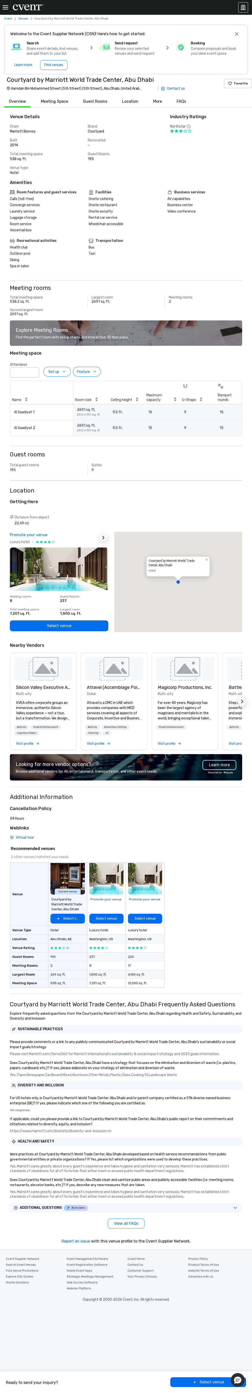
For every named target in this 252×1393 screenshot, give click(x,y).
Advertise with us (200, 1276)
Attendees (18, 365)
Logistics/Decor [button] (26, 732)
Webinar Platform (79, 1288)
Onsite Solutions (17, 1282)
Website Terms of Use (203, 1270)
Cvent (8, 18)
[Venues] (243, 7)
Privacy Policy (198, 1258)
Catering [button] (93, 732)
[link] (43, 668)
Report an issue (76, 1241)
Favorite (241, 83)
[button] (34, 370)
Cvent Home (136, 1258)
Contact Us (135, 1264)
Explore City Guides (19, 1276)
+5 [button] (106, 732)
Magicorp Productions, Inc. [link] (185, 687)
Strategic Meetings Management (90, 1276)
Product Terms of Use (203, 1264)
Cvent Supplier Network (22, 1258)
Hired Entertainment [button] (45, 727)
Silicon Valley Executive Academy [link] (43, 687)
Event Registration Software (87, 1264)
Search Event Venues (21, 1264)
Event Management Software (87, 1258)
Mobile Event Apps (79, 1270)
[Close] (237, 34)
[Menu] (5, 7)
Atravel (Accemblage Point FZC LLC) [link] (114, 687)
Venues (23, 18)
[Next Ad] (103, 538)
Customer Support (140, 1270)
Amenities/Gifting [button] (115, 727)
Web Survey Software (82, 1282)
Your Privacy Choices (142, 1276)
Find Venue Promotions (22, 1270)
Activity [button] (21, 727)
